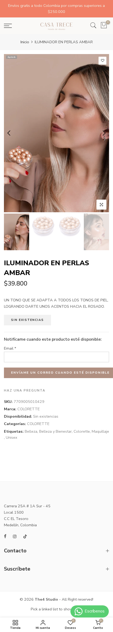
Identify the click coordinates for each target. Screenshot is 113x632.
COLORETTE (28, 409)
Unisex (11, 437)
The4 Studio (46, 599)
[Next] (103, 133)
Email (10, 348)
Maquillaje (100, 431)
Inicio (24, 42)
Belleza (31, 431)
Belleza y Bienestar (55, 431)
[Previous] (9, 133)
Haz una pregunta (24, 390)
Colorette (82, 431)
